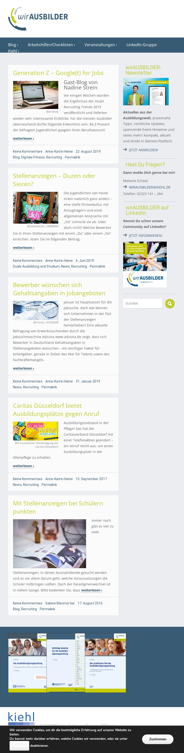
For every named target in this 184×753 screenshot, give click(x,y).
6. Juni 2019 (85, 261)
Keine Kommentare (27, 151)
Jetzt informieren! (145, 235)
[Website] (38, 17)
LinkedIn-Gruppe (141, 44)
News (65, 266)
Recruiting (54, 157)
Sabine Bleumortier (60, 603)
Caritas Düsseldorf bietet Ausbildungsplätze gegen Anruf (56, 409)
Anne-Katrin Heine (59, 151)
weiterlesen (22, 138)
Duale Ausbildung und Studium (36, 266)
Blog (12, 44)
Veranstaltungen (100, 44)
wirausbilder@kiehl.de (150, 187)
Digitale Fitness (33, 157)
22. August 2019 (88, 151)
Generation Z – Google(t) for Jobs (58, 73)
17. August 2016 (90, 603)
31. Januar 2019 (88, 381)
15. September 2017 (91, 479)
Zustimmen (157, 739)
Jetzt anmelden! (143, 150)
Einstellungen (19, 746)
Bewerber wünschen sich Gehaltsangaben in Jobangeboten (59, 289)
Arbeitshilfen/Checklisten (50, 44)
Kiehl (12, 51)
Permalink (72, 157)
